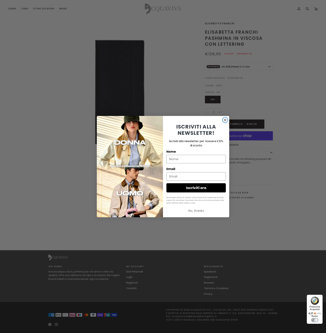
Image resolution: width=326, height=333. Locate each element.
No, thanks (196, 211)
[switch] (314, 320)
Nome (171, 151)
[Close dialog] (225, 120)
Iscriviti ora (196, 187)
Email (170, 169)
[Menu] (321, 297)
